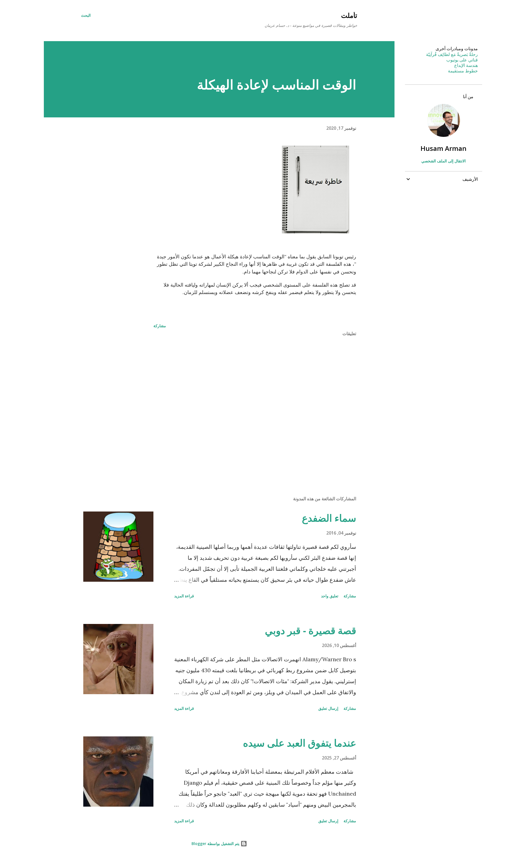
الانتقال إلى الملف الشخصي (443, 160)
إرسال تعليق (328, 708)
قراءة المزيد (184, 595)
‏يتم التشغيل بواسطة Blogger (216, 843)
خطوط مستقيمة (463, 71)
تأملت (349, 15)
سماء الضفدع (329, 518)
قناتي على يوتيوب (462, 60)
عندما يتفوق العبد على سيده (299, 743)
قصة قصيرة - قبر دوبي (310, 630)
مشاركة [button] (159, 325)
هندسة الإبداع (466, 65)
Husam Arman (444, 148)
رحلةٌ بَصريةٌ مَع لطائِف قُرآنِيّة (452, 54)
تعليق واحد (329, 595)
